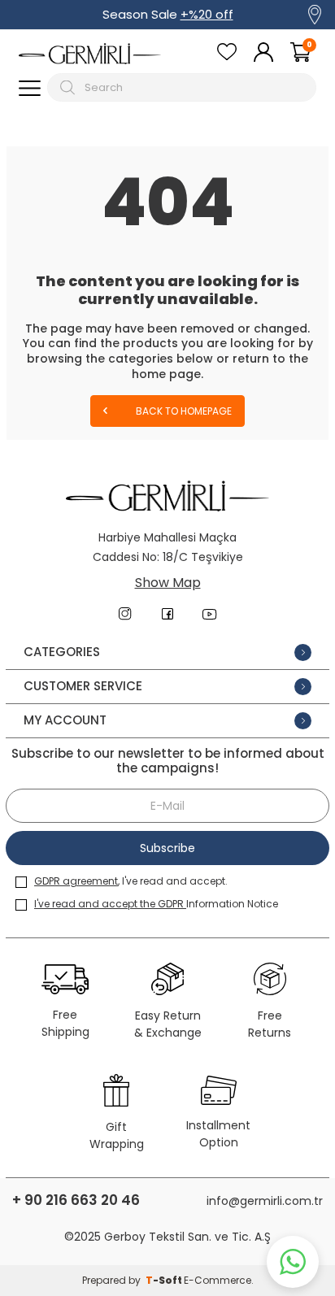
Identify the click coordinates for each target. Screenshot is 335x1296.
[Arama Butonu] (69, 87)
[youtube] (210, 614)
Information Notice (156, 904)
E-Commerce (217, 1280)
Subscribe (167, 848)
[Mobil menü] (30, 87)
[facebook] (167, 614)
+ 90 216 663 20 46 (76, 1200)
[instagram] (125, 614)
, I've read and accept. (131, 881)
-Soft (165, 1280)
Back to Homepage (182, 411)
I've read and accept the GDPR (110, 904)
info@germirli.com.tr (265, 1201)
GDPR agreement (76, 881)
